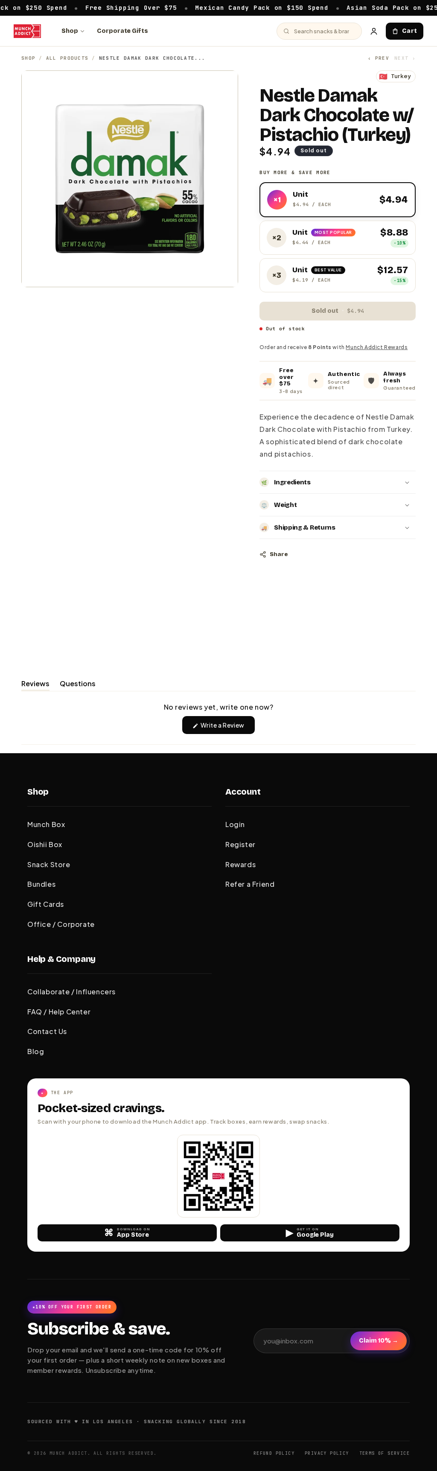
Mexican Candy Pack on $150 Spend (235, 7)
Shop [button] (38, 791)
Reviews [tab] (35, 685)
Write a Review (227, 727)
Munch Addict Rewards (377, 347)
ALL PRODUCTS (67, 58)
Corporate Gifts (122, 31)
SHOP (28, 58)
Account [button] (243, 791)
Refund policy (273, 1453)
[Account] (373, 31)
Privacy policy (327, 1453)
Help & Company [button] (61, 959)
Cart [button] (409, 31)
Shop (69, 31)
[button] (337, 482)
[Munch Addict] (27, 31)
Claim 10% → (378, 1340)
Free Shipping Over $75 (104, 7)
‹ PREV (378, 58)
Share (279, 554)
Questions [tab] (78, 685)
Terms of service (384, 1453)
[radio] (337, 199)
